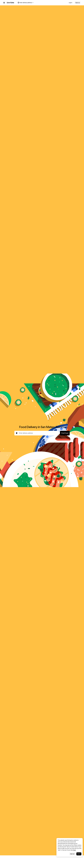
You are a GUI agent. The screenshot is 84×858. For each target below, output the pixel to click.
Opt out (72, 854)
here (74, 850)
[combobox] (38, 433)
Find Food (64, 433)
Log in (70, 2)
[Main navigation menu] (4, 3)
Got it (78, 854)
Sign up (77, 2)
